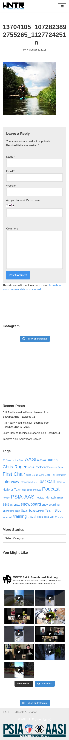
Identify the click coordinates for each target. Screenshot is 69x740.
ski (11, 504)
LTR (58, 482)
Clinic (32, 467)
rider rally (50, 497)
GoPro (35, 475)
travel (31, 516)
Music (62, 482)
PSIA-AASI (23, 497)
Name (10, 156)
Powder (6, 497)
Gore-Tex (50, 474)
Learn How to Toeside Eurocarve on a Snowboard (31, 432)
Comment (12, 228)
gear (28, 474)
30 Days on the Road (13, 460)
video (59, 516)
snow (17, 504)
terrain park (8, 517)
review (40, 497)
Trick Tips (43, 516)
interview (11, 481)
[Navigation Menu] (62, 6)
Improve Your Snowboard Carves (22, 438)
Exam (61, 467)
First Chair (14, 474)
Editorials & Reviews (26, 712)
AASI (30, 459)
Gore (41, 475)
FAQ (6, 712)
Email (10, 171)
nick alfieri (27, 489)
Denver (53, 468)
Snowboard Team (11, 510)
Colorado (43, 467)
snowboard (31, 504)
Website (11, 185)
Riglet (60, 497)
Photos (37, 489)
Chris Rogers (16, 466)
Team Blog (53, 510)
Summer (39, 510)
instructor (61, 475)
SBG (6, 504)
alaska (41, 460)
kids (34, 482)
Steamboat (28, 510)
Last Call (46, 481)
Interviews (26, 482)
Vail (52, 516)
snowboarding (51, 504)
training (20, 516)
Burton (52, 460)
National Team (12, 489)
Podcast (51, 489)
